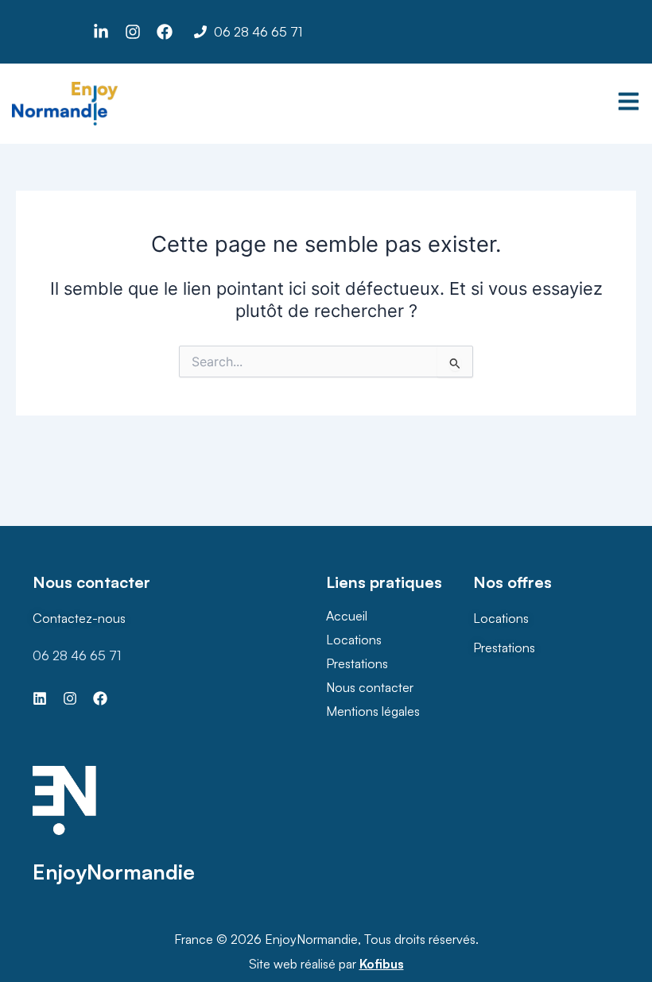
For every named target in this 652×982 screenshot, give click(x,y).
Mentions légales (373, 711)
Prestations (357, 663)
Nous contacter (369, 687)
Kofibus (381, 964)
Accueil (346, 616)
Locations (354, 640)
